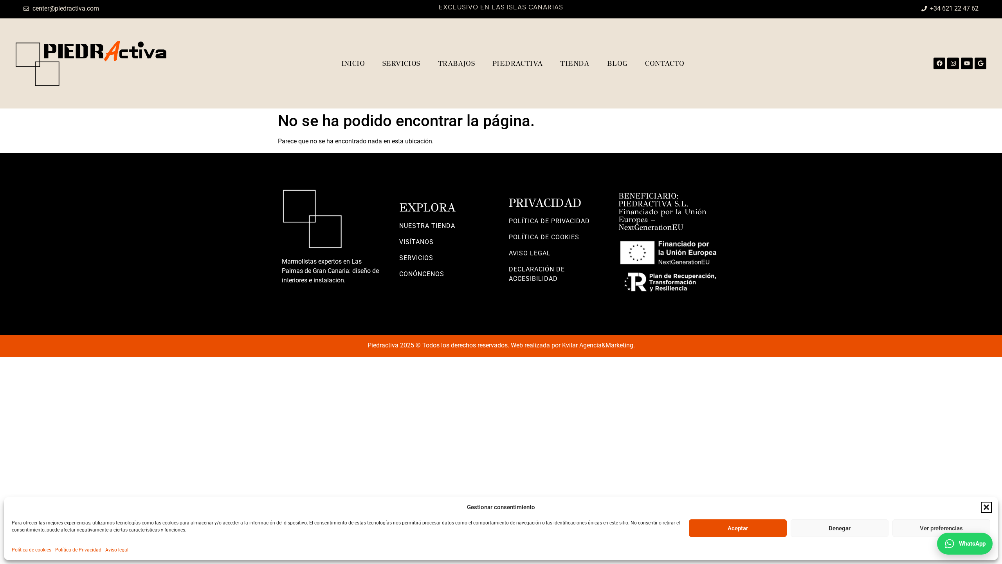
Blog (617, 63)
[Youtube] (967, 63)
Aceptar (738, 528)
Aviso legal (116, 550)
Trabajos (456, 63)
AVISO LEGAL (530, 253)
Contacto (664, 63)
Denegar (840, 528)
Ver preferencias (941, 528)
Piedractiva (517, 63)
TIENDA (574, 63)
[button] (986, 507)
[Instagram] (953, 63)
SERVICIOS (416, 258)
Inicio (353, 63)
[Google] (980, 63)
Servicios (401, 63)
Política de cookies (31, 550)
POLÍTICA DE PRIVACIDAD (549, 221)
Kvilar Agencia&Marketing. (598, 345)
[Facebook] (939, 63)
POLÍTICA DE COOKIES (544, 237)
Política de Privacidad (78, 550)
